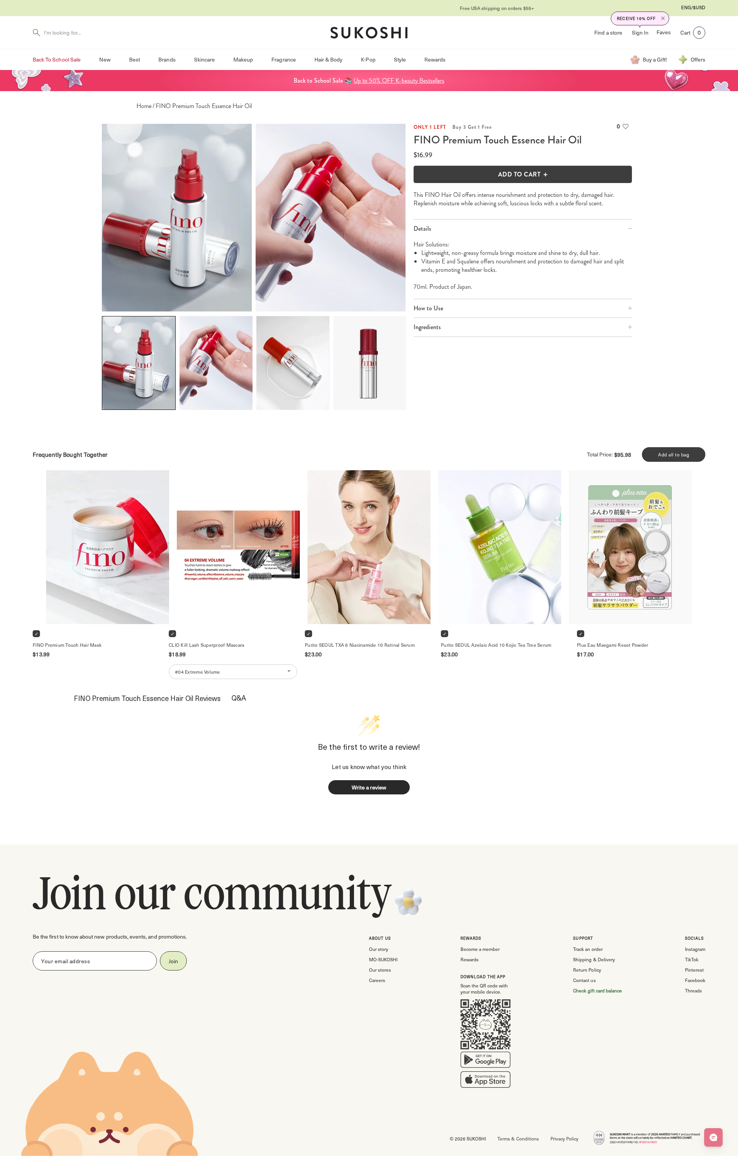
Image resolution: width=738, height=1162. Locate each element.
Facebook (695, 980)
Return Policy (587, 969)
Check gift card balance (597, 990)
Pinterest (694, 969)
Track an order (587, 949)
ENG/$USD (693, 7)
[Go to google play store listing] (485, 1061)
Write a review (369, 787)
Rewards (434, 59)
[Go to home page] (369, 32)
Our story (378, 949)
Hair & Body (328, 59)
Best (134, 59)
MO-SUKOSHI (383, 959)
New (105, 59)
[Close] (663, 18)
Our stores (380, 969)
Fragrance (283, 59)
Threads (693, 990)
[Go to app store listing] (485, 1081)
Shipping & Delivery (594, 959)
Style (400, 59)
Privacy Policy (564, 1138)
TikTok (691, 959)
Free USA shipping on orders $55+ (369, 8)
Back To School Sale (57, 59)
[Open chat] (713, 1137)
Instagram (695, 949)
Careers (377, 980)
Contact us (584, 980)
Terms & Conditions (518, 1138)
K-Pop (368, 59)
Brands (166, 59)
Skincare (204, 59)
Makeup (243, 59)
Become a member (480, 949)
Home (143, 106)
